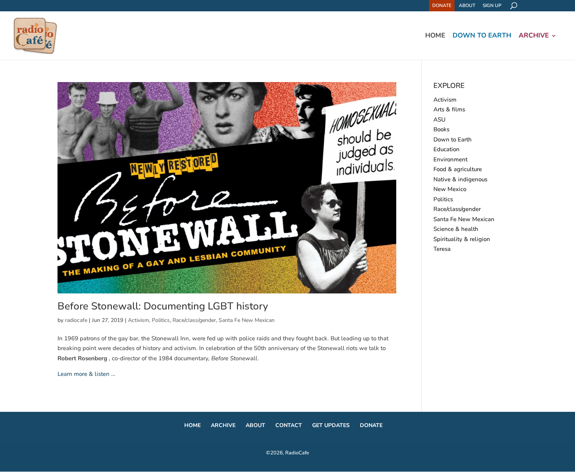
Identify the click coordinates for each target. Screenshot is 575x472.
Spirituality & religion (461, 239)
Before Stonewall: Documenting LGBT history (163, 306)
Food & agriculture (457, 169)
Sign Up (492, 5)
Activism (138, 320)
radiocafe (76, 320)
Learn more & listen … (86, 374)
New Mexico (449, 189)
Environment (450, 159)
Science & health (455, 229)
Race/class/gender (194, 320)
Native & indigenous (460, 179)
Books (441, 129)
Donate (441, 5)
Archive (534, 36)
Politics (161, 320)
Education (446, 149)
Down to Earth (482, 36)
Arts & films (449, 109)
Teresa (442, 249)
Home (435, 36)
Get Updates (331, 425)
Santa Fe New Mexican (247, 320)
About (467, 5)
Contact (288, 425)
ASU (439, 119)
